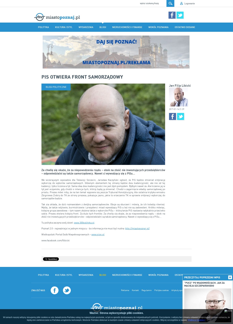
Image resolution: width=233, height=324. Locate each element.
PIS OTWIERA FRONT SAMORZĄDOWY (82, 77)
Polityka (43, 27)
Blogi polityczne (56, 86)
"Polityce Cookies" (196, 320)
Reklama (125, 290)
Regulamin (147, 290)
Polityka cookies (161, 290)
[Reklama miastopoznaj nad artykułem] (116, 52)
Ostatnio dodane (185, 27)
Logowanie (189, 3)
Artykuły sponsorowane (181, 290)
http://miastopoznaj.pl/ (137, 228)
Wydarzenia (86, 27)
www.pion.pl (97, 234)
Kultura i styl (63, 27)
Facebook (172, 15)
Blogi (102, 27)
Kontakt (135, 290)
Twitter (180, 15)
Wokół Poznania (158, 27)
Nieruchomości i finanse (127, 27)
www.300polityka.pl (84, 222)
